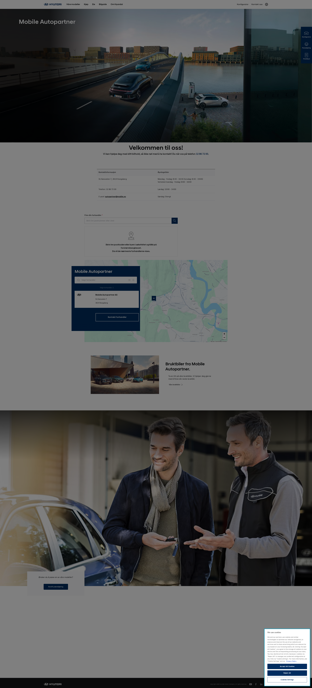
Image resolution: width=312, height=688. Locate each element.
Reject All (287, 673)
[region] (287, 657)
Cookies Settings (287, 680)
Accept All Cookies (287, 666)
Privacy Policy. (291, 661)
